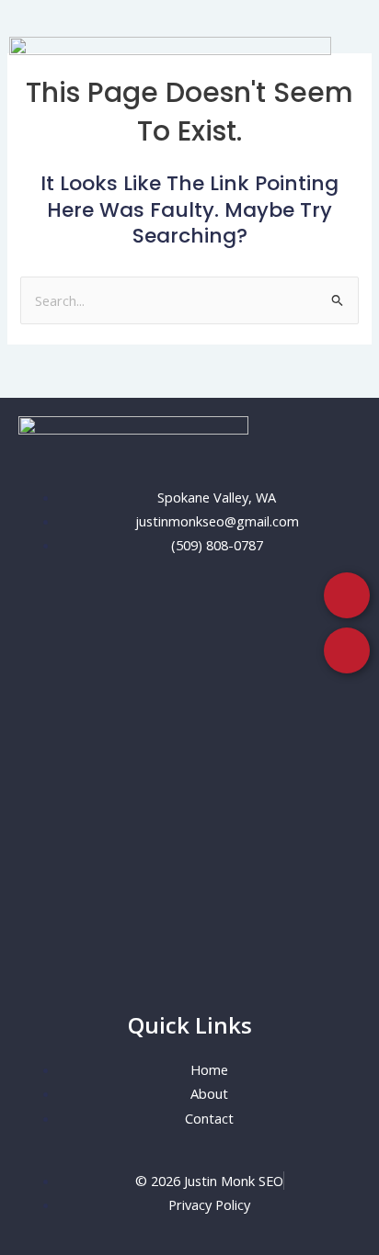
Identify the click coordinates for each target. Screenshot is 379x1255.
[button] (189, 138)
